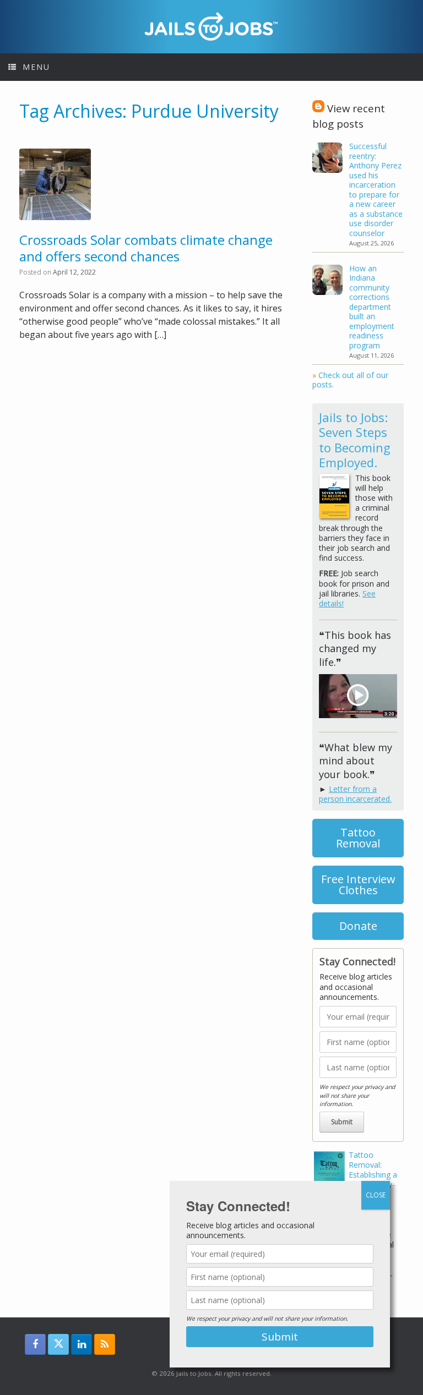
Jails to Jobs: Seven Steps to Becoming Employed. (355, 440)
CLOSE (376, 1195)
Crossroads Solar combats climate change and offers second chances (146, 248)
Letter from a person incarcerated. (355, 794)
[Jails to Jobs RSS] (104, 1344)
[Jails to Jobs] (211, 26)
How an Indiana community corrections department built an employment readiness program (371, 307)
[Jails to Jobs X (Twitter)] (58, 1344)
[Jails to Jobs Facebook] (35, 1344)
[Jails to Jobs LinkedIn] (81, 1344)
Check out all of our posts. (350, 380)
